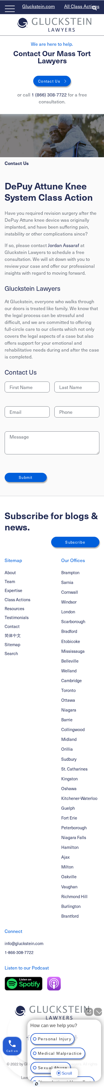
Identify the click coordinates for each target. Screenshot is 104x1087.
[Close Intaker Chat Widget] (98, 1012)
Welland (69, 671)
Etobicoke (70, 641)
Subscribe (75, 542)
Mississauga (73, 651)
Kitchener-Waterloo (79, 798)
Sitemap (12, 644)
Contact (12, 626)
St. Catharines (74, 769)
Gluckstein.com (38, 6)
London (68, 612)
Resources (14, 608)
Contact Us (49, 81)
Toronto (68, 690)
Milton (67, 867)
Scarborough (73, 622)
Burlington (71, 906)
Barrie (67, 720)
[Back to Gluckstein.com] (54, 25)
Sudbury (69, 759)
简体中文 (13, 635)
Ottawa (68, 700)
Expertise (13, 590)
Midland (69, 739)
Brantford (70, 916)
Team (10, 581)
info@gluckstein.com (24, 943)
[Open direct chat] (89, 1012)
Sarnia (67, 582)
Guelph (68, 808)
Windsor (69, 602)
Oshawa (69, 789)
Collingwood (73, 729)
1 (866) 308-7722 (49, 94)
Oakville (69, 877)
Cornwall (69, 592)
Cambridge (71, 681)
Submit (26, 477)
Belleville (70, 661)
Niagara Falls (73, 837)
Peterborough (74, 828)
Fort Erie (69, 818)
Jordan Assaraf (63, 245)
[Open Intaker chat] (36, 1083)
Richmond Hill (74, 896)
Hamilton (70, 847)
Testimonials (17, 617)
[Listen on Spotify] (23, 984)
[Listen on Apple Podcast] (54, 984)
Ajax (65, 857)
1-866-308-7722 (19, 952)
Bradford (69, 631)
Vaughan (69, 887)
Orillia (67, 749)
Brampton (70, 573)
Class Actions (17, 599)
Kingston (69, 779)
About (10, 572)
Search (11, 653)
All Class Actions (81, 6)
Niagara (68, 710)
